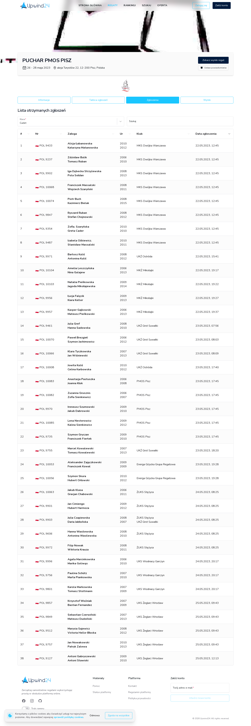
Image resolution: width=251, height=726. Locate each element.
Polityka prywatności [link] (139, 698)
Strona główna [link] (90, 5)
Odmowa (95, 715)
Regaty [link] (112, 5)
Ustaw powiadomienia (215, 67)
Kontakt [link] (132, 686)
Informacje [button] (44, 100)
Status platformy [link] (102, 692)
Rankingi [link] (130, 5)
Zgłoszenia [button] (152, 100)
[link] (35, 5)
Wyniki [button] (207, 100)
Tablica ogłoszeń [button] (98, 100)
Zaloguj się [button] (201, 5)
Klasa (22, 119)
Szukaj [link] (146, 5)
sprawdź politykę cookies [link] (68, 717)
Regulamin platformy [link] (139, 692)
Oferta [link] (162, 5)
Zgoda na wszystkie (118, 715)
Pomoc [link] (96, 686)
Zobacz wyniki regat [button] (213, 60)
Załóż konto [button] (221, 5)
